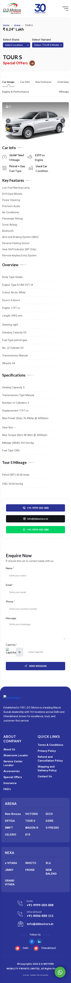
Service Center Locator (13, 763)
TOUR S (30, 820)
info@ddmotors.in (40, 924)
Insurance (10, 783)
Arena (17, 25)
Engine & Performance (15, 91)
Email (9, 585)
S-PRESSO (52, 827)
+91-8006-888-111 (40, 916)
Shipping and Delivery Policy (47, 768)
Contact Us (45, 776)
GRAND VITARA (10, 882)
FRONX (30, 870)
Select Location (14, 44)
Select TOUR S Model (46, 44)
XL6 (48, 863)
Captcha (11, 644)
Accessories (11, 771)
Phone (10, 601)
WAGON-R (31, 827)
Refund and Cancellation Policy (50, 758)
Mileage (64, 91)
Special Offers (12, 777)
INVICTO (30, 863)
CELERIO (10, 834)
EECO (49, 814)
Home (6, 25)
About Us (9, 749)
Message (11, 618)
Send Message (38, 666)
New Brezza (13, 814)
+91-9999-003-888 (38, 529)
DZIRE (50, 820)
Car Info (25, 82)
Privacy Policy (47, 751)
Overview (63, 82)
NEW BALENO (51, 871)
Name (10, 568)
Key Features (44, 82)
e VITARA (11, 863)
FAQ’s (7, 789)
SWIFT (9, 827)
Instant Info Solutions (39, 975)
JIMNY (9, 870)
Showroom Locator (15, 755)
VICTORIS (31, 814)
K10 (27, 834)
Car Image (8, 82)
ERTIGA (10, 820)
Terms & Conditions (50, 745)
